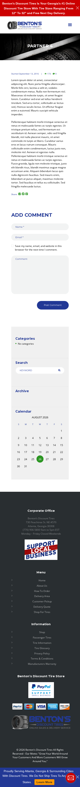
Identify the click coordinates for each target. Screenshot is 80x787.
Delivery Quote (41, 606)
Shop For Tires (42, 612)
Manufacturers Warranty (42, 664)
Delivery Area (42, 596)
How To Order (42, 591)
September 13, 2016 (29, 73)
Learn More (44, 782)
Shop (42, 632)
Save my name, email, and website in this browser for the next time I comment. (38, 247)
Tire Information (42, 643)
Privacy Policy (42, 653)
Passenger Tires (42, 637)
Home (42, 580)
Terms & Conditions (42, 658)
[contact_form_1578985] (71, 778)
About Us (42, 585)
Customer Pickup (42, 601)
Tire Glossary (42, 648)
